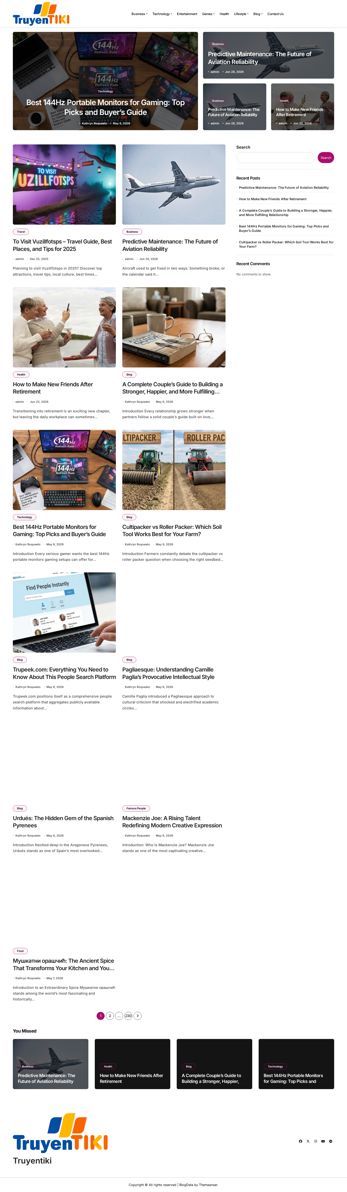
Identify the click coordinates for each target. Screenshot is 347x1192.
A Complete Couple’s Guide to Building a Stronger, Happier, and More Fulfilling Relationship (172, 391)
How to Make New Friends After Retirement (273, 199)
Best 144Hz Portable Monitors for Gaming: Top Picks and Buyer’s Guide (59, 530)
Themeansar (208, 1185)
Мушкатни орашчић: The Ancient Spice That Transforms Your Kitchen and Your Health (63, 968)
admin (215, 71)
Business (138, 14)
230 (128, 1016)
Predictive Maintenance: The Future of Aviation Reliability (284, 188)
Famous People (136, 808)
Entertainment (187, 14)
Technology (160, 14)
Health (224, 14)
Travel (21, 231)
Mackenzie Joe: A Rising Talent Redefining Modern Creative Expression (172, 822)
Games (207, 14)
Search (243, 147)
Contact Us (275, 14)
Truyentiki (32, 1161)
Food (20, 951)
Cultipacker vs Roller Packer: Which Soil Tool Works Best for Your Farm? (171, 530)
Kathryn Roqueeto (94, 123)
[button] (191, 82)
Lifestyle (240, 14)
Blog (256, 14)
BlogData (186, 1185)
